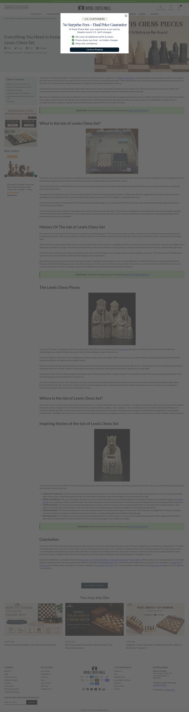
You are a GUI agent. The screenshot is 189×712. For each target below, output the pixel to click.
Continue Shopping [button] (94, 49)
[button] (126, 15)
